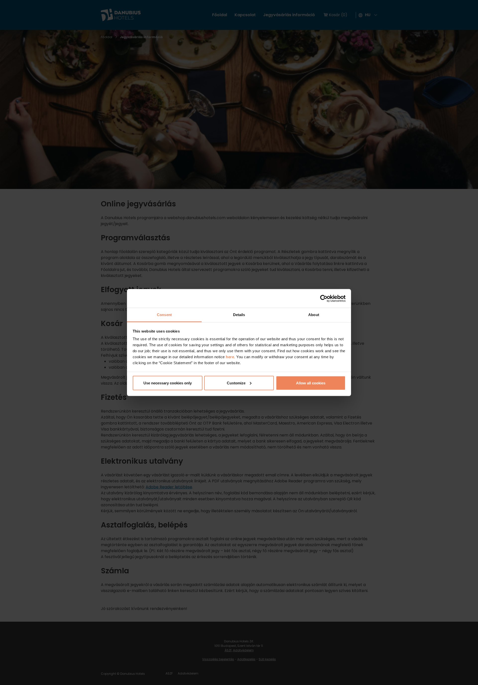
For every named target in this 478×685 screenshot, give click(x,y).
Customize (236, 383)
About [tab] (313, 315)
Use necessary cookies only (167, 383)
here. (231, 357)
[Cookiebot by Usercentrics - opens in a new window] (324, 298)
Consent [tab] (164, 315)
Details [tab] (239, 315)
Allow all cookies (310, 383)
